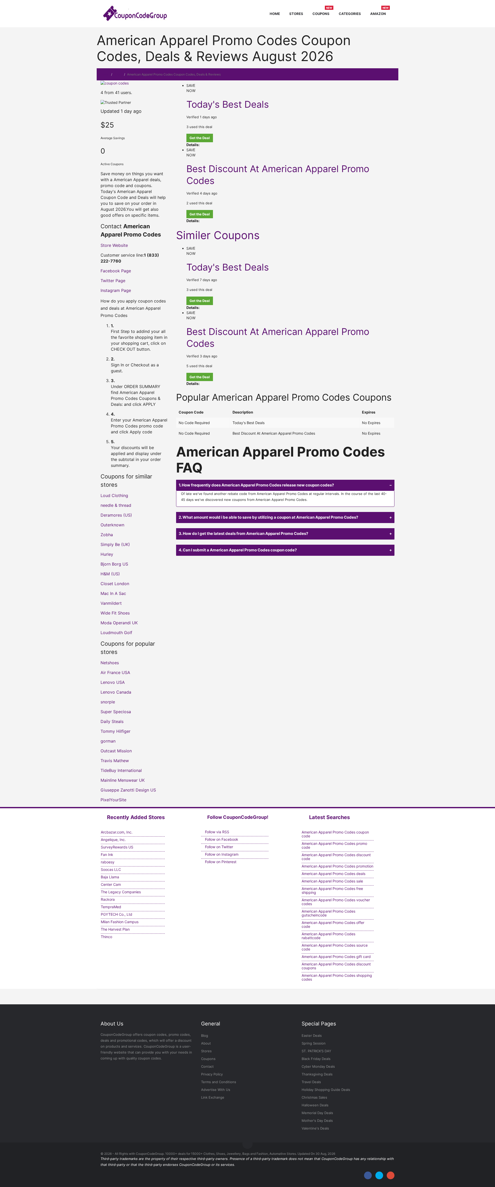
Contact (207, 1066)
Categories (350, 14)
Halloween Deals (315, 1105)
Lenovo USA (113, 682)
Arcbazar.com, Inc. (117, 832)
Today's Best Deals (227, 104)
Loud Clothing (114, 495)
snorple (108, 701)
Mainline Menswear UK (123, 780)
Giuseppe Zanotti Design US (128, 790)
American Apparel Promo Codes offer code (333, 924)
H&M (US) (110, 573)
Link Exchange (212, 1097)
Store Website (114, 245)
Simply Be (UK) (115, 544)
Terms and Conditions (218, 1082)
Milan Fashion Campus (119, 922)
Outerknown (112, 524)
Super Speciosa (116, 711)
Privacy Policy (212, 1074)
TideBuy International (121, 770)
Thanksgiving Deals (317, 1074)
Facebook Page (116, 270)
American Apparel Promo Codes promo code (334, 845)
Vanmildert (111, 603)
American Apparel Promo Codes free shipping (332, 890)
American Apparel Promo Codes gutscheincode (328, 913)
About (206, 1043)
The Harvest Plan (115, 929)
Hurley (107, 554)
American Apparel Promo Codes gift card (336, 956)
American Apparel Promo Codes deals (333, 873)
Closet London (115, 583)
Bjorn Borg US (114, 564)
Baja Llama (110, 877)
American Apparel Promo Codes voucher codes (336, 902)
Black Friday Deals (316, 1059)
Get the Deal (199, 138)
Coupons (322, 13)
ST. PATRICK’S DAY (316, 1051)
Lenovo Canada (116, 692)
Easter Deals (312, 1035)
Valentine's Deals (315, 1128)
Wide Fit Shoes (115, 613)
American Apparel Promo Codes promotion (337, 866)
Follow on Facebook (221, 839)
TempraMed (111, 907)
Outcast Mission (116, 750)
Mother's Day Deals (317, 1120)
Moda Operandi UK (119, 622)
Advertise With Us (215, 1090)
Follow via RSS (216, 832)
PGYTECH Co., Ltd (116, 914)
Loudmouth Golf (116, 632)
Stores (296, 14)
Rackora (108, 899)
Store (118, 74)
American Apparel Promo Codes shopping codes (337, 977)
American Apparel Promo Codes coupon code (335, 834)
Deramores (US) (116, 515)
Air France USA (115, 672)
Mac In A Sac (113, 593)
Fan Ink (107, 854)
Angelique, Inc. (113, 839)
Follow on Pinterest (220, 862)
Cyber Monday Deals (318, 1066)
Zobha (107, 534)
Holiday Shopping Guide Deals (326, 1090)
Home (275, 14)
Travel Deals (311, 1082)
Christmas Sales (314, 1097)
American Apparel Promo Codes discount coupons (336, 966)
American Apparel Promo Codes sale (332, 881)
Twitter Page (113, 280)
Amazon (379, 13)
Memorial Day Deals (317, 1113)
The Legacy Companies (121, 892)
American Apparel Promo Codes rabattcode (328, 936)
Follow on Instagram (221, 854)
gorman (108, 741)
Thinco (106, 937)
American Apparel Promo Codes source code (335, 947)
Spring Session (314, 1043)
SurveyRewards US (117, 847)
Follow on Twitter (218, 847)
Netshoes (110, 662)
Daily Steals (112, 721)
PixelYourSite (113, 799)
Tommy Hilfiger (115, 731)
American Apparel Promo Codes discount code (336, 857)
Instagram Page (116, 290)
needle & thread (116, 505)
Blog (204, 1035)
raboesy (107, 862)
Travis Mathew (115, 760)
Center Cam (111, 884)
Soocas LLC (111, 869)
